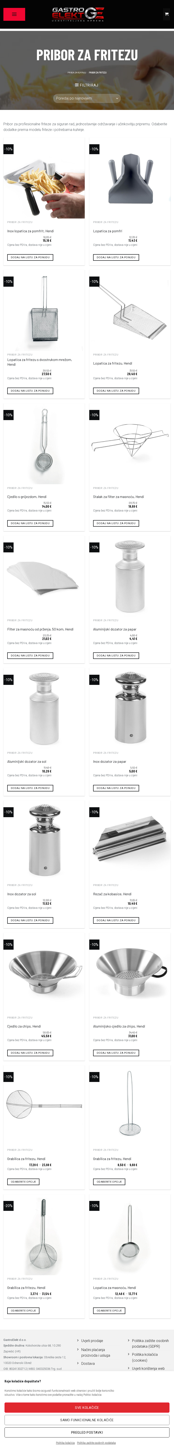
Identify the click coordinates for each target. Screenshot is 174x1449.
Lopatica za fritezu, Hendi (112, 363)
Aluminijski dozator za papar (114, 629)
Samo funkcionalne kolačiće (87, 1420)
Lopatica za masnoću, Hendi (114, 1287)
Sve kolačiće (87, 1408)
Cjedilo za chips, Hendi (24, 1026)
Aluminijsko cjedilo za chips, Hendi (119, 1026)
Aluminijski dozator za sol (26, 761)
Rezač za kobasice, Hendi (112, 894)
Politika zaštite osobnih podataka (96, 1442)
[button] (14, 14)
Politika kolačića (65, 1442)
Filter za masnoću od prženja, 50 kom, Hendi (40, 629)
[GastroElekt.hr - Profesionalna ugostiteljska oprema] (78, 14)
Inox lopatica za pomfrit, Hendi (30, 231)
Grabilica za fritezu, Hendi (26, 1158)
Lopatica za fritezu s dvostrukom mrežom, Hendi (39, 361)
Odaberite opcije (23, 1181)
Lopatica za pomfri (107, 231)
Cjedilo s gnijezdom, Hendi (27, 496)
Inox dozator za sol (21, 894)
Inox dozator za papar (109, 761)
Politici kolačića (92, 1394)
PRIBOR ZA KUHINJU (77, 73)
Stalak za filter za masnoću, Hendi (118, 496)
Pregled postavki (87, 1432)
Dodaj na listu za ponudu (30, 257)
